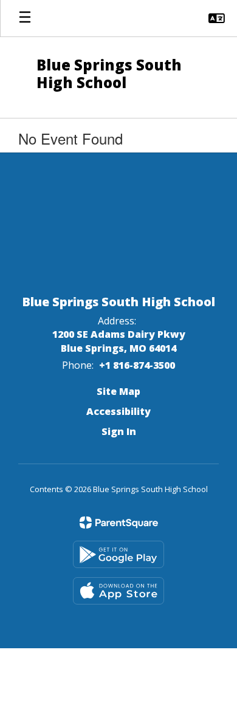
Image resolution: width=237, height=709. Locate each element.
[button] (216, 18)
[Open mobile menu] (25, 18)
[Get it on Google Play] (118, 554)
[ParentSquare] (119, 522)
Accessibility (118, 411)
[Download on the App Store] (118, 591)
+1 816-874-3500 (137, 365)
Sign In (118, 431)
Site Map (118, 391)
